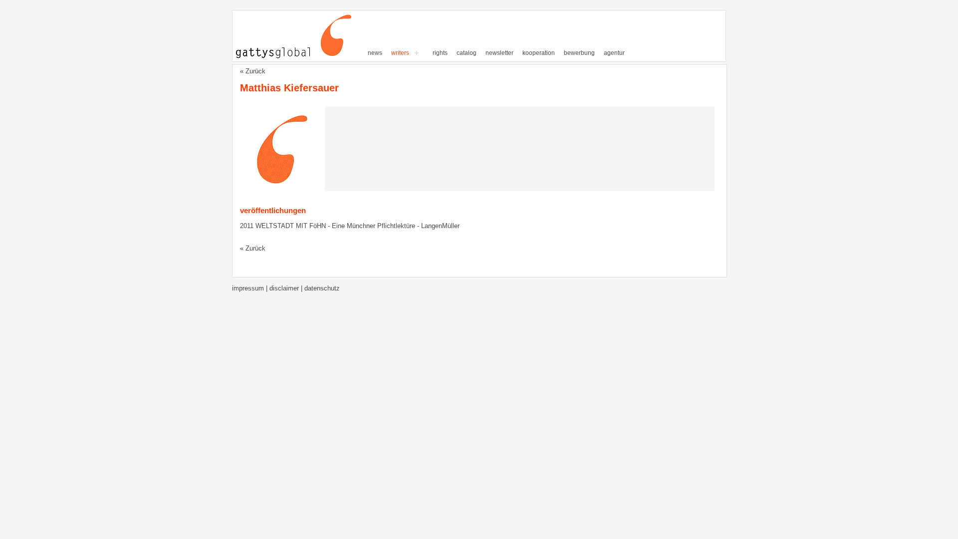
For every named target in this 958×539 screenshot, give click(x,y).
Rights (440, 52)
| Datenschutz (320, 288)
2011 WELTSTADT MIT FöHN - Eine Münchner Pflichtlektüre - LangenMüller (350, 226)
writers (400, 52)
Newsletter (499, 52)
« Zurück (252, 71)
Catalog (467, 52)
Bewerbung (579, 52)
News (375, 52)
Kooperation (538, 52)
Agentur (614, 52)
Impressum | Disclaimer (266, 288)
